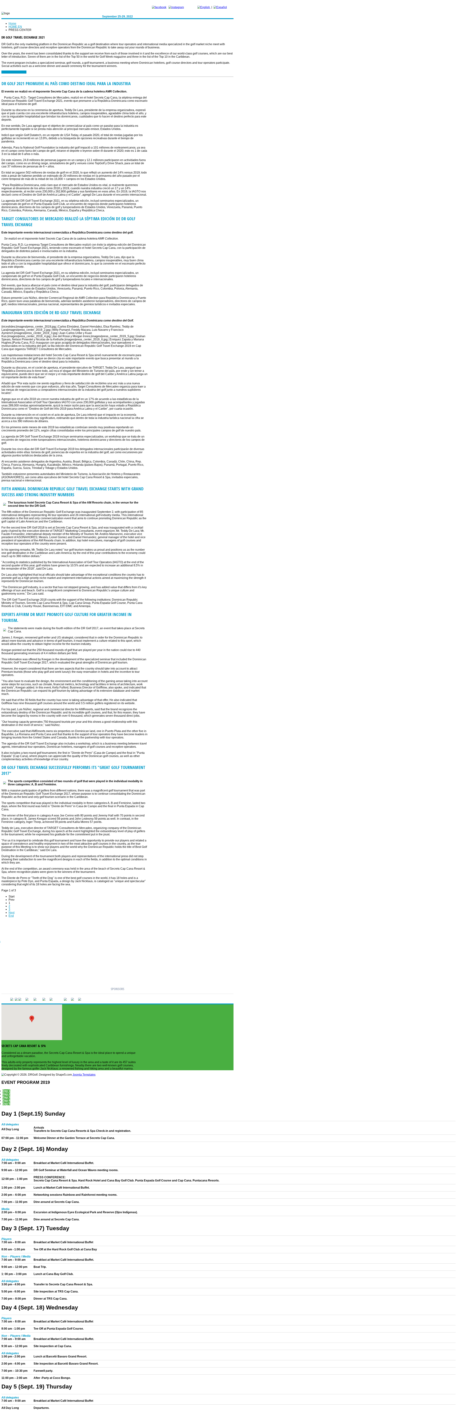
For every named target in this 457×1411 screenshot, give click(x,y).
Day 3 (6, 1097)
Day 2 (6, 1094)
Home (12, 23)
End (11, 915)
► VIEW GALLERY (13, 72)
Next (11, 912)
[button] (31, 1019)
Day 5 (6, 1103)
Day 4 (6, 1100)
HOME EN (15, 26)
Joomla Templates (84, 1074)
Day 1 (6, 1090)
